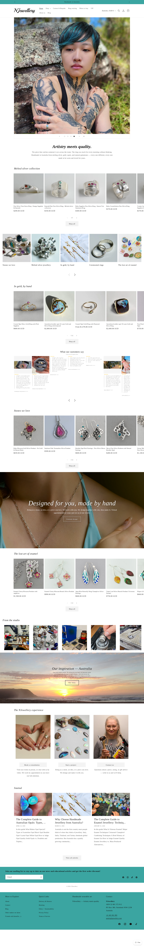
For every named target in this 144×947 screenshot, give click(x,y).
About (7, 901)
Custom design (72, 519)
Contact (7, 905)
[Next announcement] (129, 2)
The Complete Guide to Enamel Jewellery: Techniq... (110, 821)
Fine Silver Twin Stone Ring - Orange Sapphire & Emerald (28, 207)
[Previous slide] (59, 136)
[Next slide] (79, 136)
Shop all (72, 224)
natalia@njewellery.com (114, 918)
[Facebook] (119, 924)
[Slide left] (67, 218)
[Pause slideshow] (84, 136)
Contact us (110, 765)
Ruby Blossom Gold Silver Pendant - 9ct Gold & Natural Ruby (28, 449)
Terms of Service (44, 916)
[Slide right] (76, 218)
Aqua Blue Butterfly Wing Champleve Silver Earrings (89, 592)
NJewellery (74, 886)
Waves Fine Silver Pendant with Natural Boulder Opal (118, 449)
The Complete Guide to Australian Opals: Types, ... (31, 821)
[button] (48, 8)
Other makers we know (12, 912)
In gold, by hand (67, 265)
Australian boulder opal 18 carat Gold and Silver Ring (119, 325)
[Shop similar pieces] (22, 365)
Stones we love (9, 265)
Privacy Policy (43, 912)
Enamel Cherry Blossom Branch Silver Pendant (59, 591)
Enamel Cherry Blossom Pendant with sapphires (25, 592)
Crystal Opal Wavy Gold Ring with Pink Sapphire (26, 325)
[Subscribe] (40, 877)
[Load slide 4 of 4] (74, 136)
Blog (6, 909)
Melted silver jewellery (41, 265)
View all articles (72, 858)
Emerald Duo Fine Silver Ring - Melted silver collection (58, 207)
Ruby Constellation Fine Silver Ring (118, 206)
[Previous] (69, 274)
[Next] (75, 274)
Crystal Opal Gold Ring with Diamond (87, 324)
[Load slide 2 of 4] (67, 136)
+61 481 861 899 (111, 915)
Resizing (41, 905)
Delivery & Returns (45, 901)
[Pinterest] (130, 924)
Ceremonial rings (96, 265)
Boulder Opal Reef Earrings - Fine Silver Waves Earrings (90, 449)
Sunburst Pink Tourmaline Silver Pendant (57, 448)
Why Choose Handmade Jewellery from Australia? (69, 821)
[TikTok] (136, 924)
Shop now (30, 29)
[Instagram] (125, 924)
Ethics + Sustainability (46, 909)
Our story (72, 682)
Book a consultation (32, 765)
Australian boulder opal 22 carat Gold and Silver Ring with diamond (57, 325)
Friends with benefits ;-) (13, 916)
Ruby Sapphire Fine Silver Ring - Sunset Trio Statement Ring (89, 207)
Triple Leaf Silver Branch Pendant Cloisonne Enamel (120, 592)
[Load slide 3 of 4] (71, 136)
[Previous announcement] (14, 2)
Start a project (71, 765)
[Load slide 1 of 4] (64, 136)
